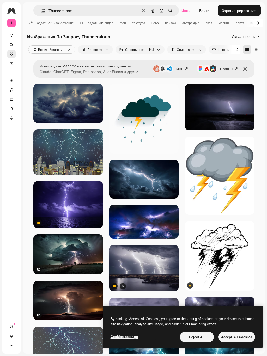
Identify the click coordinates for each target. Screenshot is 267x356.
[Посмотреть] (11, 63)
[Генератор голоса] (11, 118)
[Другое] (11, 345)
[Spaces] (11, 90)
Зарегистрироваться (239, 10)
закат (240, 23)
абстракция (190, 23)
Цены (186, 10)
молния (224, 23)
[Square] (256, 49)
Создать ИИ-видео (99, 23)
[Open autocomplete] (41, 11)
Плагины (226, 68)
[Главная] (11, 35)
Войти (204, 10)
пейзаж (170, 23)
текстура (138, 23)
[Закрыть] (245, 69)
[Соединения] (11, 327)
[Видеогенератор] (11, 109)
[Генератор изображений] (11, 99)
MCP (179, 68)
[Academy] (11, 336)
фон (123, 23)
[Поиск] (11, 45)
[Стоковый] (11, 54)
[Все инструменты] (11, 80)
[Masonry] (247, 49)
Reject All (197, 336)
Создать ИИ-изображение (54, 23)
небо (155, 23)
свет (209, 23)
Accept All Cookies (236, 336)
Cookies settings (124, 336)
